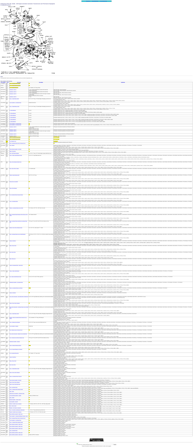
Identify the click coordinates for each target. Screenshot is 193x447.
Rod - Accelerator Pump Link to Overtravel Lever (17, 143)
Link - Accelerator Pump (13, 387)
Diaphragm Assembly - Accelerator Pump (16, 282)
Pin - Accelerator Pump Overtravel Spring (16, 194)
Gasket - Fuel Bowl (13, 240)
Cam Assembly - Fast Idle (14, 401)
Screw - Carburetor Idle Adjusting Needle (16, 389)
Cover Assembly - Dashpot (14, 326)
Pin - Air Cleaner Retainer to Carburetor (16, 349)
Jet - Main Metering (13, 110)
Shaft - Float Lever (13, 258)
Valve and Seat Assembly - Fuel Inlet (15, 149)
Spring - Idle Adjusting (13, 188)
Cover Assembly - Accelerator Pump (15, 102)
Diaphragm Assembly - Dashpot (15, 341)
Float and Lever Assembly (14, 181)
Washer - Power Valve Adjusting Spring (16, 227)
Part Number (3, 82)
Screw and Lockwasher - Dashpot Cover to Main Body (18, 333)
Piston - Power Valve (13, 245)
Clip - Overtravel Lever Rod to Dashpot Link (17, 337)
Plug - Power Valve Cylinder (14, 168)
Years (8, 82)
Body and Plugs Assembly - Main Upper (16, 414)
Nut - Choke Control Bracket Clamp (15, 276)
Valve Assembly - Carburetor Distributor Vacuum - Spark (19, 416)
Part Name (19, 82)
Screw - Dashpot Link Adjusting (15, 322)
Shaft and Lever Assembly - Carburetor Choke (17, 393)
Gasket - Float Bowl (13, 357)
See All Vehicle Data (103, 1)
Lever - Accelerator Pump (14, 201)
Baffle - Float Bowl (13, 151)
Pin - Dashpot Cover (13, 141)
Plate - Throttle (12, 397)
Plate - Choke (12, 391)
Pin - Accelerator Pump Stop (14, 353)
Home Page (88, 1)
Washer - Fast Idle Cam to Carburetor (15, 403)
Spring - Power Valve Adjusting (15, 303)
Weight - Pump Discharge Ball (14, 175)
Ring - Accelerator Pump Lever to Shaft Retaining (17, 234)
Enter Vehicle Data (95, 1)
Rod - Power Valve (13, 252)
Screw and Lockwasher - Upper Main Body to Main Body (19, 296)
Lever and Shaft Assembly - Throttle (15, 395)
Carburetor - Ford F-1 (13, 89)
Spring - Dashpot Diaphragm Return (15, 345)
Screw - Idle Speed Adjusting (14, 153)
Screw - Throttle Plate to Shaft (14, 106)
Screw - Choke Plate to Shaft (14, 98)
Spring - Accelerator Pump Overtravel (16, 376)
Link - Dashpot (12, 145)
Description (41, 82)
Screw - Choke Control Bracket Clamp (16, 155)
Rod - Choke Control (13, 405)
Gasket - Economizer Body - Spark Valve (16, 265)
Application (123, 82)
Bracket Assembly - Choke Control (15, 399)
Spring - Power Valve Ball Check (15, 384)
